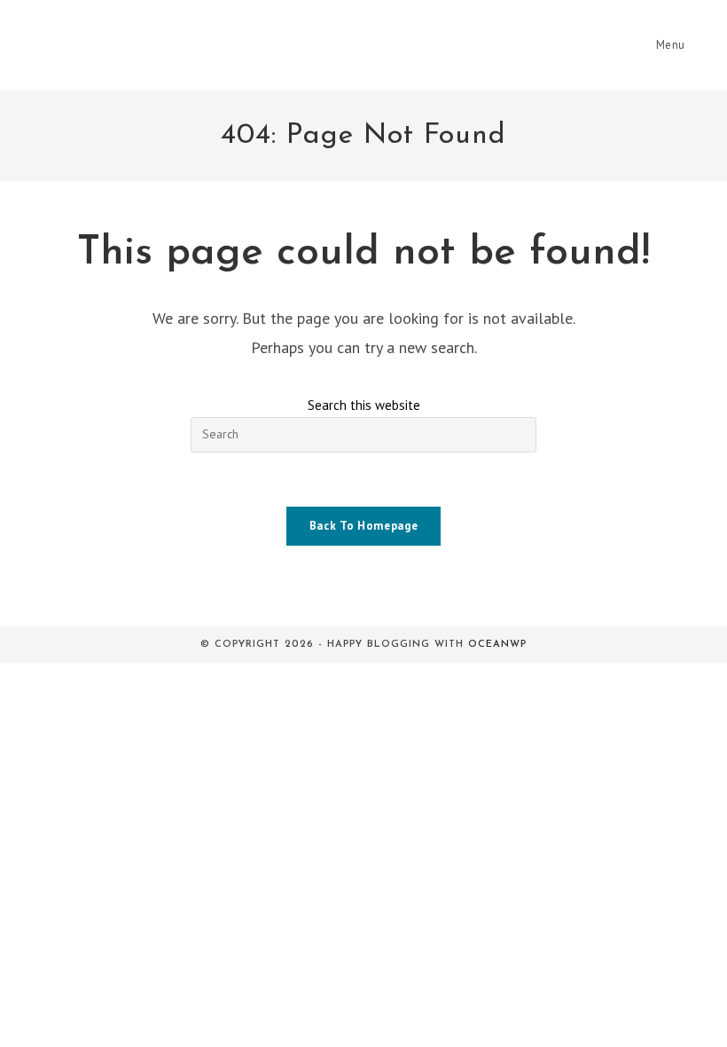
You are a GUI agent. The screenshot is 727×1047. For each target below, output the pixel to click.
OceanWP (497, 644)
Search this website (364, 405)
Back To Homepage (363, 525)
